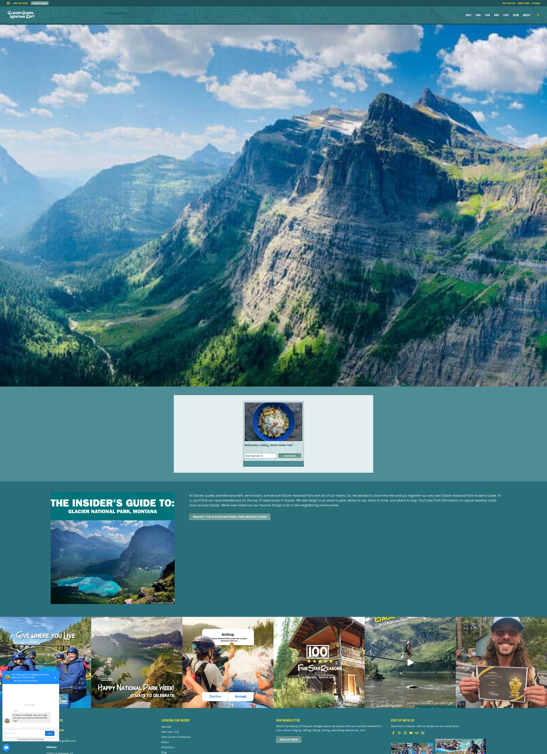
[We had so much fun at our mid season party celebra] (501, 662)
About (527, 15)
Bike (496, 15)
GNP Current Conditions (176, 737)
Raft (469, 15)
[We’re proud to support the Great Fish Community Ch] (45, 662)
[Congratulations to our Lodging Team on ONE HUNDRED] (319, 662)
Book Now (290, 455)
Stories (536, 3)
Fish (487, 15)
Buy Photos (509, 3)
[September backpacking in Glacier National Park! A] (410, 662)
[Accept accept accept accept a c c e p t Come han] (228, 662)
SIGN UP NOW (289, 739)
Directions (524, 3)
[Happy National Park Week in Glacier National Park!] (136, 662)
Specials (166, 726)
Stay (506, 15)
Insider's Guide (40, 3)
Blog (164, 752)
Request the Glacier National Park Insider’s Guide (230, 516)
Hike (478, 15)
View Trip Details (253, 455)
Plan (516, 15)
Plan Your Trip (170, 731)
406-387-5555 (20, 3)
